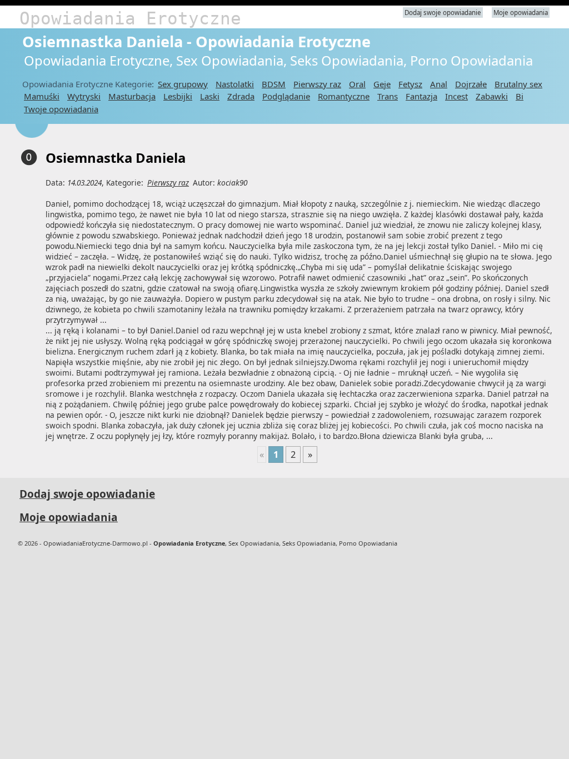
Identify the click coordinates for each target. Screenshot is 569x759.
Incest (456, 96)
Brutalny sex (518, 83)
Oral (357, 83)
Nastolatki (235, 83)
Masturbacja (132, 96)
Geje (382, 83)
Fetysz (410, 83)
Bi (519, 96)
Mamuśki (41, 96)
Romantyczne (344, 96)
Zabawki (492, 96)
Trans (387, 96)
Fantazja (421, 96)
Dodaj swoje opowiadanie (443, 12)
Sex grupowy (183, 83)
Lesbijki (177, 96)
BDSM (274, 83)
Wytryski (84, 96)
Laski (209, 96)
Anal (438, 83)
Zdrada (240, 96)
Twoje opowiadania (61, 108)
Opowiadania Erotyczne (130, 18)
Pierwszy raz (317, 83)
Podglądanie (286, 96)
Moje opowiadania (520, 12)
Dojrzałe (471, 83)
